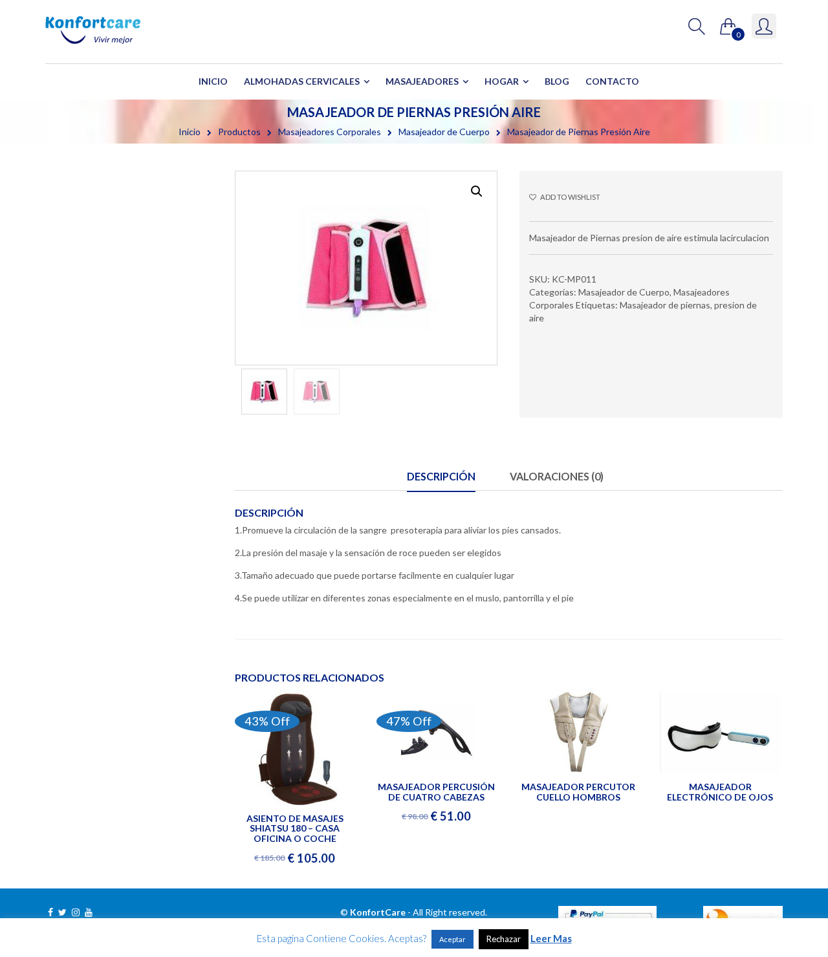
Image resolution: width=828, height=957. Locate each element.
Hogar (502, 81)
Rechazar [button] (503, 939)
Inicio (213, 81)
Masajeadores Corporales (329, 131)
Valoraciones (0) (557, 476)
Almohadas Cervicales (302, 81)
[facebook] (50, 912)
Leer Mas (551, 938)
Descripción (441, 476)
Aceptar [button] (452, 939)
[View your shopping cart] (728, 23)
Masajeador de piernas (665, 304)
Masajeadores (422, 81)
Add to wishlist (569, 197)
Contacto (612, 81)
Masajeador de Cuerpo (444, 131)
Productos (239, 131)
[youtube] (88, 912)
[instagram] (75, 912)
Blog (557, 81)
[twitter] (62, 912)
